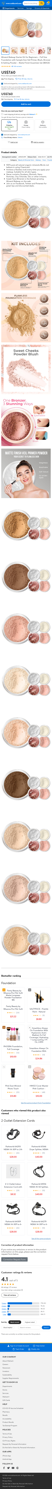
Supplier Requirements (11, 1378)
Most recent (14, 1322)
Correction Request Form (14, 1259)
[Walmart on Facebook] (4, 1468)
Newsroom (6, 1368)
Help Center (40, 1346)
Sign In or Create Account (19, 1346)
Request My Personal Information (14, 1444)
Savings (29, 8)
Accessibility (7, 1419)
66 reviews (18, 66)
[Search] (41, 3)
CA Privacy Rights (9, 1441)
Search (46, 1327)
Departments (10, 8)
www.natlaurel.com (25, 83)
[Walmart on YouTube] (13, 1468)
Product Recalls (8, 1422)
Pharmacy (6, 1412)
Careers (5, 1364)
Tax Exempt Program (10, 1425)
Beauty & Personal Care (26, 160)
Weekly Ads (35, 1349)
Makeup (38, 160)
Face (44, 160)
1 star (4, 1314)
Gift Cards (6, 1400)
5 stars (4, 1303)
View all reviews (10, 1295)
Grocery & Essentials (42, 8)
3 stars (4, 1309)
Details (20, 137)
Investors (6, 1371)
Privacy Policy (8, 1437)
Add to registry (38, 142)
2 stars (4, 1312)
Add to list (14, 142)
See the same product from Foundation (36, 1103)
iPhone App (7, 1456)
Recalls (5, 1415)
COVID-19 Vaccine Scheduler (13, 1408)
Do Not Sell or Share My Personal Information (19, 1447)
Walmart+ (6, 1397)
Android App (7, 1459)
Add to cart (26, 104)
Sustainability (7, 1375)
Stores (5, 1390)
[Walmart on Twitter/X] (8, 1468)
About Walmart (8, 1361)
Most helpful (7, 1327)
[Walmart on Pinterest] (17, 1468)
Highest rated (30, 1322)
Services (20, 8)
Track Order (20, 1349)
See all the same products (41, 1238)
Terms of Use (7, 1434)
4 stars (4, 1306)
